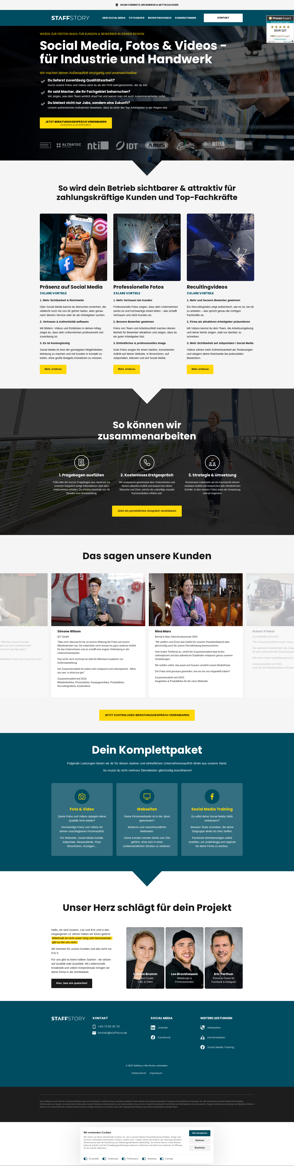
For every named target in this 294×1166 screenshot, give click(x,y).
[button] (246, 635)
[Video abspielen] (98, 599)
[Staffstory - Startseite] (70, 18)
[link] (73, 247)
